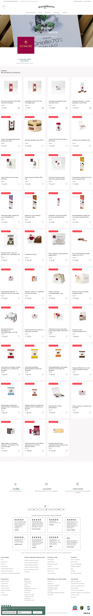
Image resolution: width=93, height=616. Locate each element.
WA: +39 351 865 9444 (87, 1)
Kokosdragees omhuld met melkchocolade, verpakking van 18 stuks (10, 406)
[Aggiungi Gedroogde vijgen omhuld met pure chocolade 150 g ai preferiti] (19, 193)
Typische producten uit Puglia (31, 562)
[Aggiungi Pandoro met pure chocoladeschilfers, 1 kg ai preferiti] (67, 269)
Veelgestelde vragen (52, 589)
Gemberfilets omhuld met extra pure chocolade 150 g (81, 178)
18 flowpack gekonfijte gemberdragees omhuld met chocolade (33, 368)
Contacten (50, 591)
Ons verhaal (27, 586)
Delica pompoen (74, 588)
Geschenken (48, 12)
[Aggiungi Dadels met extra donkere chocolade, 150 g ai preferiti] (43, 193)
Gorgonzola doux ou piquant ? (78, 583)
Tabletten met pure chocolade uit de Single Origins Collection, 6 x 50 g (58, 330)
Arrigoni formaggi (5, 588)
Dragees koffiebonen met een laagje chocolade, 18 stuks (81, 368)
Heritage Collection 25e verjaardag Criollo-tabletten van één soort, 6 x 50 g (58, 445)
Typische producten (30, 12)
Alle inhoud (73, 597)
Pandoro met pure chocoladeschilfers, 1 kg (56, 292)
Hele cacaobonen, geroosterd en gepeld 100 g (58, 254)
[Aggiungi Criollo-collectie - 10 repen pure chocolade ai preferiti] (90, 383)
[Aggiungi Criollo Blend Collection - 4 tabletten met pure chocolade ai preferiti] (19, 269)
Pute (72, 568)
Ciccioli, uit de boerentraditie (77, 590)
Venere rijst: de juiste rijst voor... (78, 586)
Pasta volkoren (74, 562)
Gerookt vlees (4, 566)
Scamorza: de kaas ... (75, 595)
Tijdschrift (64, 12)
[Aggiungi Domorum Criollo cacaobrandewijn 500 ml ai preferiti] (90, 307)
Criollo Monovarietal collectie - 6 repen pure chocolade (34, 330)
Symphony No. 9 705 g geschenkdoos (55, 406)
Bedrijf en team (27, 581)
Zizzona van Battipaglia (76, 564)
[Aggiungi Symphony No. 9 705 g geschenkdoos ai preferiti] (67, 383)
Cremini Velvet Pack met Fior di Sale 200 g (58, 140)
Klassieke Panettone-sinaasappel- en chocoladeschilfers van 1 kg (9, 330)
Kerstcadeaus (51, 559)
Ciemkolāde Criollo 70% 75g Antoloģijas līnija (33, 102)
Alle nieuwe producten (76, 573)
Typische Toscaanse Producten (31, 567)
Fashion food (50, 571)
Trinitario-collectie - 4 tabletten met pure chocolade (34, 292)
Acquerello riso (4, 583)
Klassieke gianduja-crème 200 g (34, 140)
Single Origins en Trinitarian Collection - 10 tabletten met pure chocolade (10, 445)
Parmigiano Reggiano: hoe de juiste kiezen (80, 592)
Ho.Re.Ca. (26, 592)
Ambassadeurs (27, 583)
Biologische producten (53, 564)
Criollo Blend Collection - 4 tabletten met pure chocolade (10, 292)
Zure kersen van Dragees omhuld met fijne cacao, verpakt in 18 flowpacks (10, 368)
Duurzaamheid (27, 590)
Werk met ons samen (29, 594)
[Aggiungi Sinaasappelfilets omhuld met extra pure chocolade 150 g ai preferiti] (90, 193)
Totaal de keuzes (51, 573)
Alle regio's (27, 571)
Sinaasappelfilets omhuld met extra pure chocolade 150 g (81, 216)
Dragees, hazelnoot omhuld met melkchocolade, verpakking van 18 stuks (34, 406)
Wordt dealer (27, 598)
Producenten (56, 12)
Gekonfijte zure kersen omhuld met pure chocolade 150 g (58, 216)
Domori (2, 592)
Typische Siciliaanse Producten (31, 560)
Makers (26, 585)
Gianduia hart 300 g (30, 254)
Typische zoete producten (7, 571)
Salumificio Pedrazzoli (6, 590)
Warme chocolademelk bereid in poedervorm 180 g (10, 140)
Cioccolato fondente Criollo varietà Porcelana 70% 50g (57, 178)
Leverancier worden (29, 596)
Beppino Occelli (4, 586)
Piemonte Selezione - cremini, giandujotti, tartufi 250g (81, 102)
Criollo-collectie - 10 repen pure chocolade (81, 406)
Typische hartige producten (7, 568)
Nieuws (40, 12)
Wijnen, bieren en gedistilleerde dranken (10, 573)
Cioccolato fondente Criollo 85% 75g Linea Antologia (10, 102)
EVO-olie (3, 564)
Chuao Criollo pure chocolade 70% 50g (9, 178)
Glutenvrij (50, 566)
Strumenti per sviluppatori (53, 585)
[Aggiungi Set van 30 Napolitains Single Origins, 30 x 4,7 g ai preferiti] (90, 231)
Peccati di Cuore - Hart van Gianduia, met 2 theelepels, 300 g (10, 254)
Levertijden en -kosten (53, 587)
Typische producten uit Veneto (31, 569)
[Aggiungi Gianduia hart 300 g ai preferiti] (43, 231)
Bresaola (73, 571)
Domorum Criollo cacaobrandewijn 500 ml (79, 330)
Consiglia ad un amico (29, 600)
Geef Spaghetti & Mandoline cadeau (56, 592)
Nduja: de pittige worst (76, 581)
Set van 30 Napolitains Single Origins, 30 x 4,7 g (81, 254)
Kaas (2, 559)
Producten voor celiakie (53, 568)
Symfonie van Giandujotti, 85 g (81, 140)
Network (50, 594)
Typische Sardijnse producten (31, 565)
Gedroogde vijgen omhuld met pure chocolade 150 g (10, 216)
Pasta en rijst (4, 562)
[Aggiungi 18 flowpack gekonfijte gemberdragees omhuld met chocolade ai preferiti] (43, 345)
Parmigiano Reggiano (76, 566)
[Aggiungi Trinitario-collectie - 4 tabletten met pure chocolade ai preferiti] (43, 269)
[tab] (24, 60)
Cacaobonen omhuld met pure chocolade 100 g (57, 102)
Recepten (50, 581)
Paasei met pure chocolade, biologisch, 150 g (80, 292)
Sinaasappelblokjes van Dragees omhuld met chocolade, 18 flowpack (58, 368)
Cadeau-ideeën (51, 562)
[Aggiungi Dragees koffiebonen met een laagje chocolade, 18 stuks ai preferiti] (90, 345)
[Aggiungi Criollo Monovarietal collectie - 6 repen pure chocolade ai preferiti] (43, 307)
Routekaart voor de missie (30, 588)
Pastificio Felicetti (5, 581)
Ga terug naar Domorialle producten (24, 60)
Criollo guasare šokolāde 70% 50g (33, 178)
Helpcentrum (51, 583)
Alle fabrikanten (4, 595)
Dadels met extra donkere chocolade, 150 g (32, 216)
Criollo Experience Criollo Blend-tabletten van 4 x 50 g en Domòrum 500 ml (34, 445)
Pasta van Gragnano (75, 559)
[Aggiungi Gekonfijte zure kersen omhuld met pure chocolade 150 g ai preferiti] (67, 193)
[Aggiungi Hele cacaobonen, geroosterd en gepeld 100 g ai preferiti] (67, 231)
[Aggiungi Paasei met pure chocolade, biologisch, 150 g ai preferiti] (90, 269)
